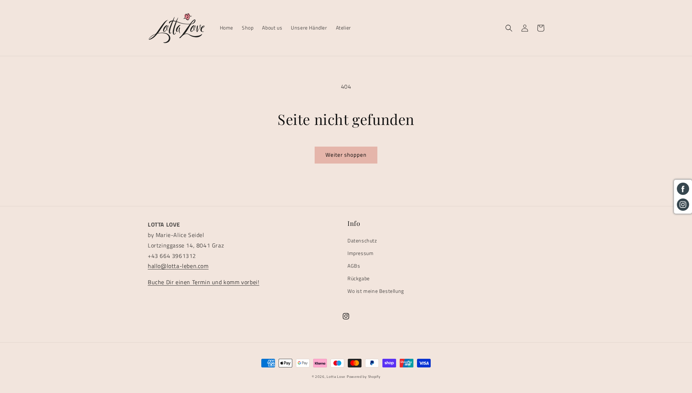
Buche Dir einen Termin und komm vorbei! (203, 282)
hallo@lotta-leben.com (178, 266)
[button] (509, 28)
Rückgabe (358, 278)
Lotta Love (336, 376)
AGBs (353, 265)
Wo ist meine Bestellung (375, 291)
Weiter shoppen (346, 155)
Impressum (360, 253)
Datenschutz (362, 240)
